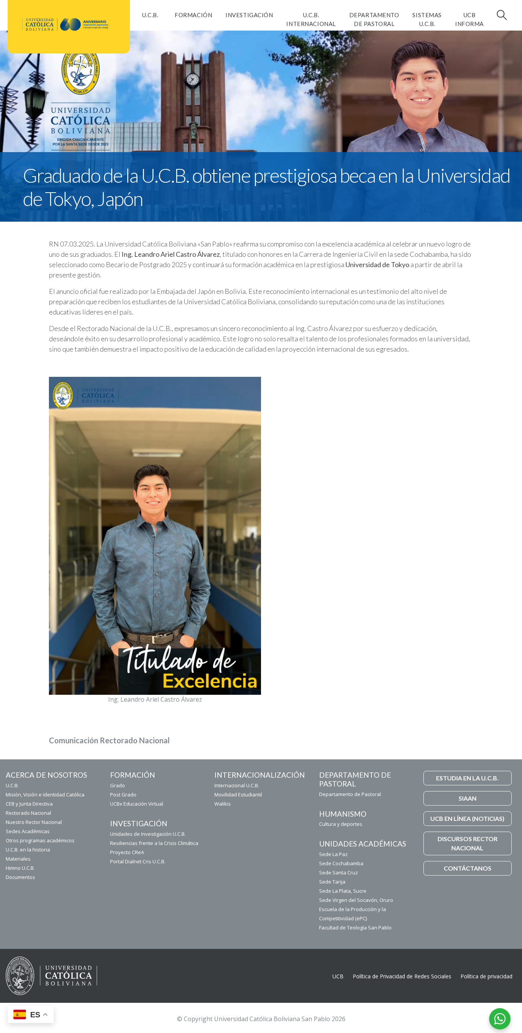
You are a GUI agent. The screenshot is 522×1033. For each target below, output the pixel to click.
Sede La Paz (333, 854)
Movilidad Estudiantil (238, 794)
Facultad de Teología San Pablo (355, 927)
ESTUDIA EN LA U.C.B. (467, 778)
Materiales (18, 858)
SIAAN (468, 798)
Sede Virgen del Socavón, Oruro (356, 900)
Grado (117, 785)
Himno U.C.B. (20, 867)
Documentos (20, 877)
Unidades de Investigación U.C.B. (148, 833)
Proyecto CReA (127, 852)
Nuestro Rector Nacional (34, 822)
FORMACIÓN (193, 14)
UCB (338, 976)
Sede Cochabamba (341, 863)
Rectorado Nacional (28, 812)
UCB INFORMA (469, 19)
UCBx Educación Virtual (136, 803)
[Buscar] (501, 15)
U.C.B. (150, 14)
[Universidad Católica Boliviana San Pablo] (65, 24)
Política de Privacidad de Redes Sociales (402, 976)
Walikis (222, 803)
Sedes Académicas (28, 831)
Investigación (249, 14)
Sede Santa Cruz (338, 872)
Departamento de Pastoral (374, 19)
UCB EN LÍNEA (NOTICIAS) (467, 818)
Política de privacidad (486, 976)
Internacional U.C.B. (236, 785)
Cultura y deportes (340, 824)
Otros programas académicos (40, 840)
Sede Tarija (332, 881)
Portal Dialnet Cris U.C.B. (137, 861)
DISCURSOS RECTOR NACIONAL (468, 843)
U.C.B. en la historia (28, 849)
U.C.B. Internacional (311, 19)
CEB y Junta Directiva (29, 803)
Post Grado (123, 794)
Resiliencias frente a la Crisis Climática (154, 843)
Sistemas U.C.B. (426, 19)
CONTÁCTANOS (467, 868)
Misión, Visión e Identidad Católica (45, 794)
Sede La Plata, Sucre (342, 890)
